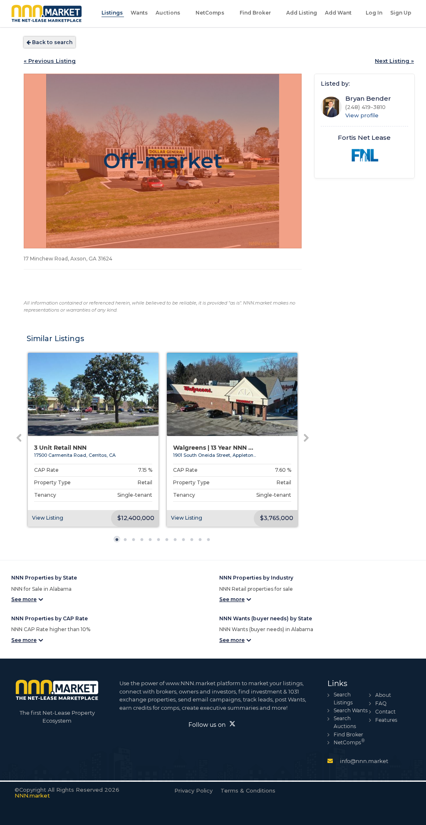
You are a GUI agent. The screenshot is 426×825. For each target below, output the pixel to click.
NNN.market (32, 795)
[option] (93, 440)
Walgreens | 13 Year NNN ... (213, 447)
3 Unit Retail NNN (60, 447)
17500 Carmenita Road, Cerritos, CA (75, 455)
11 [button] (202, 543)
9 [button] (185, 543)
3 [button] (136, 543)
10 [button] (194, 543)
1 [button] (119, 543)
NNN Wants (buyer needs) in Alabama (266, 629)
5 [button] (152, 543)
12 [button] (210, 543)
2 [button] (127, 543)
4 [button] (144, 543)
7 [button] (169, 543)
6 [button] (161, 543)
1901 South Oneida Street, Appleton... (214, 455)
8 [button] (177, 543)
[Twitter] (232, 724)
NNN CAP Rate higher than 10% (50, 629)
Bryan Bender (368, 98)
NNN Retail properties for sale (256, 589)
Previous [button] (32, 439)
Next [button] (293, 439)
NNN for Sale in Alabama (41, 589)
